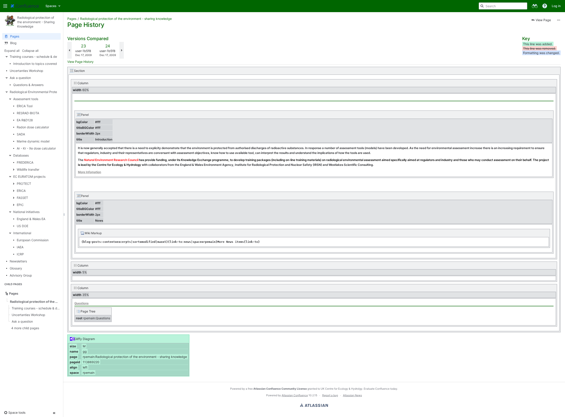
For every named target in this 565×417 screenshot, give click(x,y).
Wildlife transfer (28, 169)
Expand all (11, 50)
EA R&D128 (25, 120)
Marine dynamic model (33, 141)
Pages (71, 19)
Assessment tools (25, 99)
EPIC (20, 205)
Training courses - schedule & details (36, 56)
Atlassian (314, 405)
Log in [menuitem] (556, 6)
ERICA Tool (24, 106)
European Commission (33, 240)
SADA (21, 134)
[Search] (482, 6)
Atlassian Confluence (295, 395)
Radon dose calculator (33, 127)
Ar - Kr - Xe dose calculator (36, 148)
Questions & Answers (28, 85)
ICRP (20, 254)
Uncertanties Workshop (26, 71)
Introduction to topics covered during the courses (49, 63)
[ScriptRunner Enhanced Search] (534, 5)
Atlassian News (352, 395)
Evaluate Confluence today (380, 388)
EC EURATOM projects (29, 176)
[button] (5, 6)
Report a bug (330, 395)
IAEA (20, 247)
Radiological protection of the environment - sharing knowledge (126, 19)
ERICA (21, 191)
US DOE (22, 226)
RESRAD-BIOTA (28, 113)
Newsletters (18, 261)
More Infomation (89, 172)
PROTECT (24, 183)
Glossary (16, 268)
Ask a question (20, 78)
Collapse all (30, 50)
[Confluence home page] (24, 5)
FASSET (22, 198)
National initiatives (26, 212)
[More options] (558, 20)
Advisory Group (21, 275)
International (22, 233)
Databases (21, 155)
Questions (81, 303)
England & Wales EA (31, 219)
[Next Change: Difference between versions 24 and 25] (121, 50)
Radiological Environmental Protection (37, 92)
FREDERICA (25, 162)
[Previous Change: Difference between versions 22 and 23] (69, 50)
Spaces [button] (50, 6)
